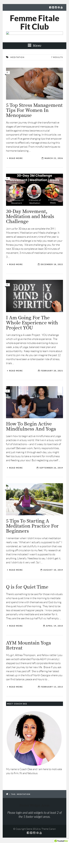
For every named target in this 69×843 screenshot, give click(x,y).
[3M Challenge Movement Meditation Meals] (34, 190)
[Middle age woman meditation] (34, 499)
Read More (16, 158)
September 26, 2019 (51, 468)
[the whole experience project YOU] (34, 296)
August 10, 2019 (53, 570)
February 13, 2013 (52, 687)
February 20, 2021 (52, 371)
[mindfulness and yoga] (34, 402)
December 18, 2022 (52, 264)
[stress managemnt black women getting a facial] (34, 84)
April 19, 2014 (54, 626)
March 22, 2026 (54, 158)
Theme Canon (49, 829)
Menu (36, 46)
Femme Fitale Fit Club (34, 22)
